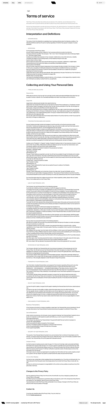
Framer (38, 403)
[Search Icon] (100, 2)
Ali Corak (30, 403)
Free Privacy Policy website (46, 146)
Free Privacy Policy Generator (36, 29)
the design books (96, 403)
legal (104, 403)
